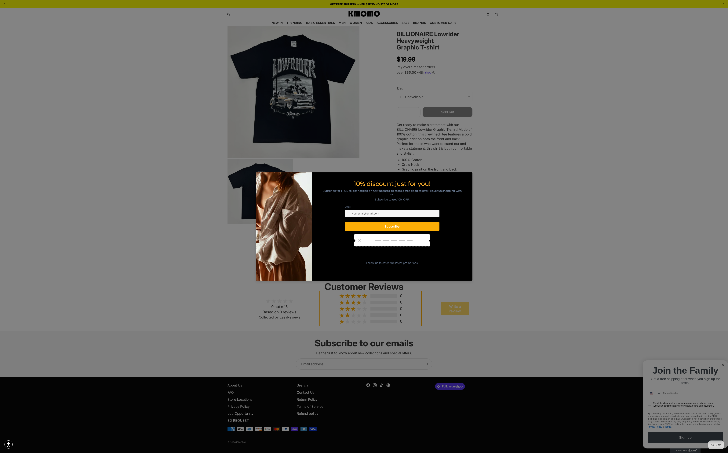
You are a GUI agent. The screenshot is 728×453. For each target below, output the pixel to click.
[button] (8, 444)
